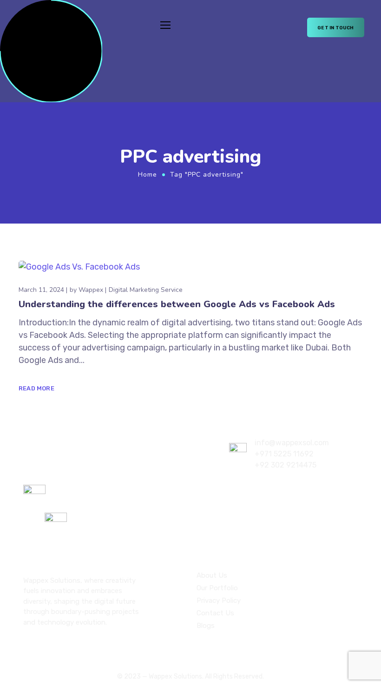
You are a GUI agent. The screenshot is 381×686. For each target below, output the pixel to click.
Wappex (91, 289)
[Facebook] (42, 646)
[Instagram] (27, 646)
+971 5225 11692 (284, 453)
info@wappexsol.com (292, 442)
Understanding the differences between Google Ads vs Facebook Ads (177, 304)
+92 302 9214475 (285, 465)
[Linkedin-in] (58, 646)
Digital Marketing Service (146, 289)
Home (147, 174)
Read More (36, 388)
